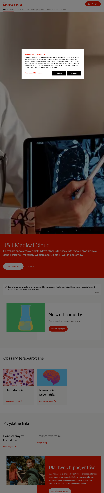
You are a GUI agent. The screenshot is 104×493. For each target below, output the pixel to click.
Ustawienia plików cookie (33, 73)
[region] (53, 64)
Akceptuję (74, 73)
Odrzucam (58, 73)
